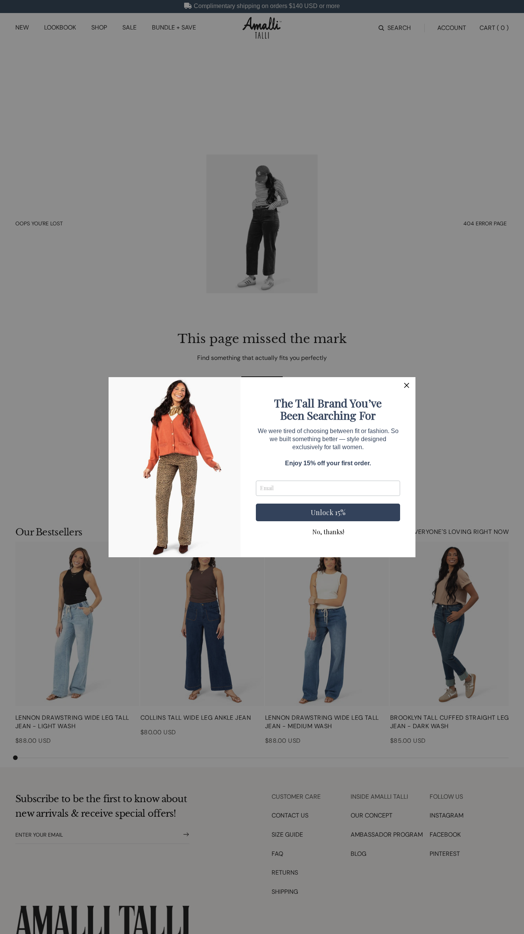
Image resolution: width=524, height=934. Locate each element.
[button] (407, 386)
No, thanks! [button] (328, 532)
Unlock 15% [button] (328, 512)
